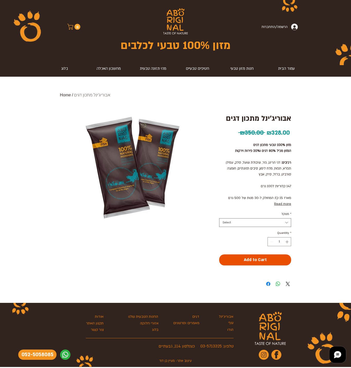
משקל (286, 214)
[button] (74, 27)
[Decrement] (271, 241)
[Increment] (287, 241)
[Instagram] (264, 355)
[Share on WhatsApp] (278, 284)
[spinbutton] (279, 241)
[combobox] (255, 222)
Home (65, 95)
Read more (282, 204)
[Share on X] (288, 284)
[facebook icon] (276, 355)
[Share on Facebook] (268, 284)
